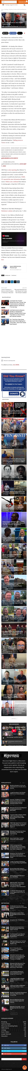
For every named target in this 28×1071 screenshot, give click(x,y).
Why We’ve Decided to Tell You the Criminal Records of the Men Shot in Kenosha (18, 787)
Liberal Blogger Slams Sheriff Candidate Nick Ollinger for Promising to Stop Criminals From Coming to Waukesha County (13, 648)
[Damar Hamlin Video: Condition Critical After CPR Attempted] (5, 840)
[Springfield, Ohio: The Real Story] (5, 922)
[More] (24, 33)
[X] (9, 281)
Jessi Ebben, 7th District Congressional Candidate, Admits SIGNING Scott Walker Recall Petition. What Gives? (14, 664)
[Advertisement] (14, 342)
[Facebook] (5, 281)
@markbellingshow (9, 158)
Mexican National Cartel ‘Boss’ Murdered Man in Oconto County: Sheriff (17, 914)
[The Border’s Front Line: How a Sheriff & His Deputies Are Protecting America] (5, 908)
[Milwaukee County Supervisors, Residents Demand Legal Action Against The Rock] (5, 929)
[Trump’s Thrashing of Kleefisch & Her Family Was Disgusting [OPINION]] (5, 863)
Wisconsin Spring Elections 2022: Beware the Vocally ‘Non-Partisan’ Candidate (21, 291)
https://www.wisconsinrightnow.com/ (15, 269)
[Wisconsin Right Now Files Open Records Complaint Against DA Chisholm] (5, 1001)
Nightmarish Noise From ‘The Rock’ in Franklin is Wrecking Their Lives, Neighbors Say (18, 942)
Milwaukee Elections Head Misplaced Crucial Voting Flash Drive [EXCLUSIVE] (18, 809)
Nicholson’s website (7, 211)
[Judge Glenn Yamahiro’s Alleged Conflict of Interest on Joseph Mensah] (5, 980)
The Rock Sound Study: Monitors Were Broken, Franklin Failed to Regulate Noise (17, 935)
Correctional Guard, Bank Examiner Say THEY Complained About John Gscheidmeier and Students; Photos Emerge (13, 585)
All (20, 782)
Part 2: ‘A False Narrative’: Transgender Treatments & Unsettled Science (16, 949)
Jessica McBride (5, 416)
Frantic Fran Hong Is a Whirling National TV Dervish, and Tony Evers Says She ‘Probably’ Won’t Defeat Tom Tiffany (14, 696)
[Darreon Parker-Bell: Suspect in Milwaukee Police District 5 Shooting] (5, 870)
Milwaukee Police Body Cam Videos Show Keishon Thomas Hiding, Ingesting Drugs (18, 832)
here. (2, 259)
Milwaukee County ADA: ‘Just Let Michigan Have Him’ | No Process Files (17, 1008)
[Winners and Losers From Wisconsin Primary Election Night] (14, 551)
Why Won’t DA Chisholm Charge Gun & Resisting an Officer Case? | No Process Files (18, 994)
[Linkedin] (12, 281)
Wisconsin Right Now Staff (7, 447)
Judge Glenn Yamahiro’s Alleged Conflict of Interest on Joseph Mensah (17, 980)
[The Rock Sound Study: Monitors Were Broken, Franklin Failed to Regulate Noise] (5, 936)
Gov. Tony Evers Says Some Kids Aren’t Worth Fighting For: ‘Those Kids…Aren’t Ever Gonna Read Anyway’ (13, 444)
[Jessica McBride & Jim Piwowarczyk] (3, 26)
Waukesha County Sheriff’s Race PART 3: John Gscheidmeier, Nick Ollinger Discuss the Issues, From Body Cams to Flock (14, 602)
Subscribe (24, 1053)
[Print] (2, 281)
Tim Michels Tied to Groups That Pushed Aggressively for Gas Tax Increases (17, 892)
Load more (13, 718)
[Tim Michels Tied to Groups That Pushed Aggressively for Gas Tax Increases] (5, 892)
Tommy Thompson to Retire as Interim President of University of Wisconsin (7, 291)
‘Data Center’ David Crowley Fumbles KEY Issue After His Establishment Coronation (14, 492)
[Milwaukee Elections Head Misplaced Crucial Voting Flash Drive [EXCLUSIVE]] (5, 809)
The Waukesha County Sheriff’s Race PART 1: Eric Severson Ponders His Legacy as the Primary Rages (13, 633)
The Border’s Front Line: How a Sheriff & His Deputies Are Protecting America (18, 907)
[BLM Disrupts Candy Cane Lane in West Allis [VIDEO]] (5, 877)
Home (2, 9)
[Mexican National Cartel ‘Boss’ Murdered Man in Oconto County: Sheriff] (5, 915)
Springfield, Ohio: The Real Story (17, 920)
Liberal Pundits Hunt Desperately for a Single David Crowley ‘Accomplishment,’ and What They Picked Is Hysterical (13, 507)
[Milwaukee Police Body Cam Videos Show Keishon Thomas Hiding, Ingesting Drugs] (5, 833)
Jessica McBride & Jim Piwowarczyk (11, 26)
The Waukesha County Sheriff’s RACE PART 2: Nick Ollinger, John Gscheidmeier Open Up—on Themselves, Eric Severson (14, 617)
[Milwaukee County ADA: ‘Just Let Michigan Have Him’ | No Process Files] (5, 1008)
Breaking (6, 9)
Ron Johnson (14, 275)
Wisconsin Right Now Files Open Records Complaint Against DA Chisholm (17, 1001)
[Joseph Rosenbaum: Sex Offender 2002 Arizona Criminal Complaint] (5, 794)
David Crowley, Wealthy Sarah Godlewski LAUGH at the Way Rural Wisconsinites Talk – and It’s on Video (13, 539)
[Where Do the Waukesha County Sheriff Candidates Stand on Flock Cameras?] (14, 677)
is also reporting (12, 170)
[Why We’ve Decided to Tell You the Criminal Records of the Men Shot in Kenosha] (5, 787)
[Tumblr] (18, 281)
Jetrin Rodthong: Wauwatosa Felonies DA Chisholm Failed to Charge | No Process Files (17, 973)
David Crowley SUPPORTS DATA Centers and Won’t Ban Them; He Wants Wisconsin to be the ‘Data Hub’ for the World (14, 523)
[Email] (15, 281)
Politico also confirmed (12, 181)
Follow (24, 1048)
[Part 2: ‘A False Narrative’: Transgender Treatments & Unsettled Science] (5, 950)
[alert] (14, 360)
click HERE (16, 364)
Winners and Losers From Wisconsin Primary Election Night (12, 555)
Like (25, 1045)
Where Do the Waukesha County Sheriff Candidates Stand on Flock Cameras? (13, 681)
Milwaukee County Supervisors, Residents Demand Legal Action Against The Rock (17, 928)
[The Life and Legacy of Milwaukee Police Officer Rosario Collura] (5, 987)
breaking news (7, 275)
